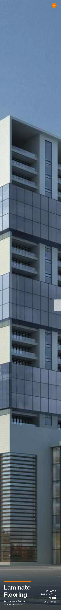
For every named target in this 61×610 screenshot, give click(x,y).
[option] (30, 305)
